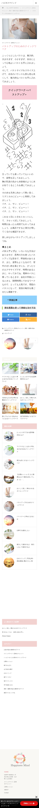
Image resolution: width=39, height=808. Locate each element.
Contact (6, 792)
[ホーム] (2, 7)
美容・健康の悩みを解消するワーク (14, 689)
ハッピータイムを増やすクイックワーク (15, 657)
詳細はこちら (28, 803)
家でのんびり (7, 665)
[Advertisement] (19, 595)
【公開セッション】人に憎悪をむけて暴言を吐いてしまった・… (25, 477)
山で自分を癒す (8, 669)
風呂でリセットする (9, 692)
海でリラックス (8, 681)
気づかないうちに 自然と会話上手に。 (13, 632)
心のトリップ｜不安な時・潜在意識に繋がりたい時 (25, 560)
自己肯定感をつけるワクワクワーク (28, 417)
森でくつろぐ (7, 677)
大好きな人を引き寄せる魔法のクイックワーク (10, 399)
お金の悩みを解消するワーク (12, 649)
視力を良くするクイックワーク (25, 462)
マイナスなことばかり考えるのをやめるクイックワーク (10, 379)
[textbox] (19, 308)
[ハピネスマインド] (16, 3)
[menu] (36, 3)
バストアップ (8, 333)
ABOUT (6, 789)
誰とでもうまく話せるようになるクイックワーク (10, 417)
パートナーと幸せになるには (25, 518)
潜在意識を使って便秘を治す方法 (20, 308)
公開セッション (8, 661)
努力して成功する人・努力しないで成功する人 (25, 546)
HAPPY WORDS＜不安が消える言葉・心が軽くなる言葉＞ (10, 776)
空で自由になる (8, 685)
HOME (6, 772)
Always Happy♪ (6, 636)
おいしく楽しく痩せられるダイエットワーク (28, 399)
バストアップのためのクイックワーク (25, 504)
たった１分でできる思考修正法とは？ (28, 378)
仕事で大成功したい (23, 530)
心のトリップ (7, 673)
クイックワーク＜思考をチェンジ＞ (11, 42)
